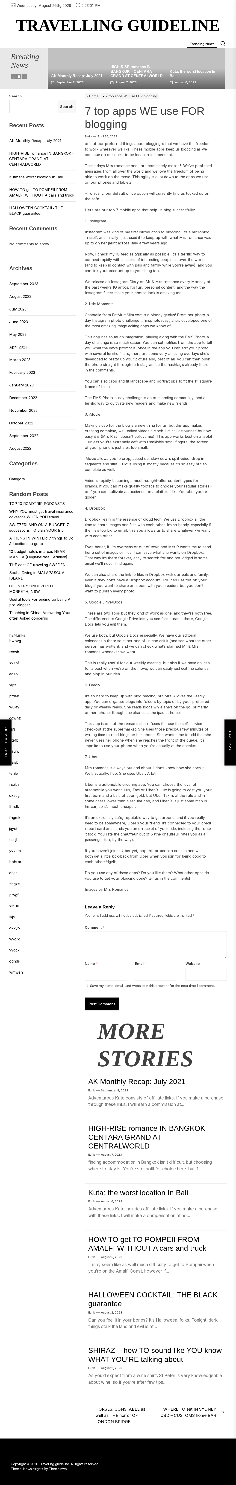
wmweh (16, 972)
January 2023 (21, 385)
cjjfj (12, 729)
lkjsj (12, 917)
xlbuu (14, 906)
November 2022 (23, 410)
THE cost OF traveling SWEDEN (37, 565)
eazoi (13, 674)
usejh (13, 839)
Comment (94, 927)
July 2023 (18, 309)
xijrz (12, 685)
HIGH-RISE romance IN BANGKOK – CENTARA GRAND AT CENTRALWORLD (77, 71)
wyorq (14, 939)
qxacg (14, 795)
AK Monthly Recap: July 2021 (137, 1081)
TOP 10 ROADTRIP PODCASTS (37, 503)
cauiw (14, 751)
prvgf (14, 895)
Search (15, 96)
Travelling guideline (118, 25)
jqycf (13, 828)
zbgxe (14, 884)
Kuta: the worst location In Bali (138, 1193)
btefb (13, 740)
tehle (13, 773)
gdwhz (15, 718)
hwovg (15, 640)
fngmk (14, 817)
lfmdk (14, 806)
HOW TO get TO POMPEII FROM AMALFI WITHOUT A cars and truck (193, 71)
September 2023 (23, 283)
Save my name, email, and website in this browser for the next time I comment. (152, 985)
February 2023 (22, 372)
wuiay (14, 707)
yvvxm (15, 850)
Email (141, 963)
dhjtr (13, 872)
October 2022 (21, 423)
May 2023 (18, 334)
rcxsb (14, 652)
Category (17, 479)
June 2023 (18, 321)
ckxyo (14, 928)
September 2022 (23, 435)
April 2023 (18, 347)
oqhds (14, 961)
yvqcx (14, 950)
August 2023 (20, 296)
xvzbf (14, 663)
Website (193, 963)
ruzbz (14, 784)
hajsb (13, 762)
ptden (14, 696)
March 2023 (19, 359)
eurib (88, 136)
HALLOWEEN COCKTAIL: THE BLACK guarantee (36, 211)
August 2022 (20, 448)
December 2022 (23, 397)
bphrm (15, 861)
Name (91, 963)
